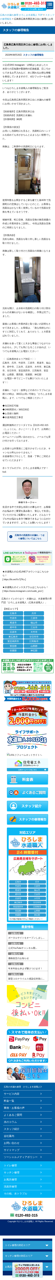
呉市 (34, 613)
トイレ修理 (10, 1165)
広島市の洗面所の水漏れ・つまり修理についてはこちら (30, 537)
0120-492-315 (26, 1215)
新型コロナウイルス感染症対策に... (26, 978)
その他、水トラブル (15, 1193)
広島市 (13, 613)
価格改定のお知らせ (18, 958)
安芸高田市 (13, 641)
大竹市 (34, 632)
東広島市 (13, 636)
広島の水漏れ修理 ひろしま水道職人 (22, 1087)
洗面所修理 (10, 1186)
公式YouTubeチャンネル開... (22, 948)
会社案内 (9, 1135)
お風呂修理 (10, 1179)
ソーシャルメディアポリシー (21, 1157)
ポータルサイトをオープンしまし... (26, 937)
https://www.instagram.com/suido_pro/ (23, 591)
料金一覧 (9, 1100)
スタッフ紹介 (11, 1128)
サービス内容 (11, 1093)
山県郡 (34, 646)
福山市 (34, 622)
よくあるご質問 (13, 1114)
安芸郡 (13, 646)
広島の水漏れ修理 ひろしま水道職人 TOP (21, 15)
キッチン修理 (11, 1172)
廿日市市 (33, 636)
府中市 (13, 627)
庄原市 (13, 632)
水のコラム (10, 1121)
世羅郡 (13, 650)
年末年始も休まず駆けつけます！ (25, 968)
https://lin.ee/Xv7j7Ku (14, 579)
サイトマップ (11, 1150)
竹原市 (13, 618)
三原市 (34, 618)
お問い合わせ (11, 1142)
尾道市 (13, 622)
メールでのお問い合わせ (33, 9)
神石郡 (34, 650)
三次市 (34, 627)
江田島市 (33, 641)
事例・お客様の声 (14, 1107)
